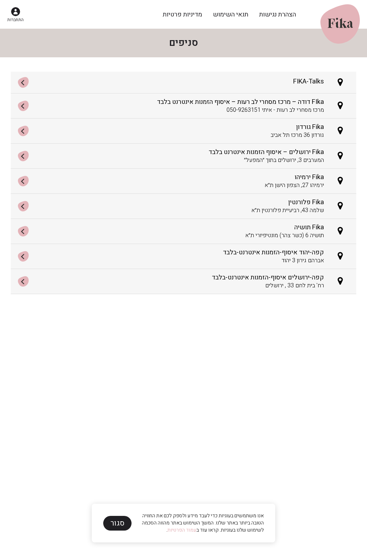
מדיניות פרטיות (182, 14)
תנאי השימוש (230, 14)
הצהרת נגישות (277, 14)
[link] (183, 83)
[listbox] (183, 183)
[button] (15, 14)
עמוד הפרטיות (181, 530)
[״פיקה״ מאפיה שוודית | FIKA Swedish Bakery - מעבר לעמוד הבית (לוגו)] (340, 13)
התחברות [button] (15, 20)
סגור (117, 523)
